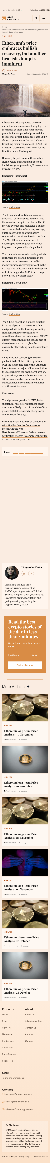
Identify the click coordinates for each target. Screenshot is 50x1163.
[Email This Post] (34, 451)
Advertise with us (33, 1021)
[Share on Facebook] (15, 451)
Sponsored (7, 1061)
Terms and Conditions (13, 1078)
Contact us (30, 1028)
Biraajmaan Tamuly (12, 946)
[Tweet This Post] (21, 451)
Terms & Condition (41, 1156)
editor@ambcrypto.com (17, 1102)
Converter (7, 1028)
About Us (29, 1015)
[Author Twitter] (24, 573)
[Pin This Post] (28, 451)
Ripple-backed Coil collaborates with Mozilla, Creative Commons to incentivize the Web (24, 425)
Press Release (9, 1054)
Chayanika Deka (8, 74)
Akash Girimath (11, 739)
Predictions (7, 1041)
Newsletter (7, 1034)
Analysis (7, 36)
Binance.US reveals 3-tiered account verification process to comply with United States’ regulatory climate (25, 436)
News (5, 1015)
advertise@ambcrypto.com (19, 1109)
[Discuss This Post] (40, 451)
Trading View (14, 207)
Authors (29, 1034)
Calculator (7, 1048)
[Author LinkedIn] (31, 573)
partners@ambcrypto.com (18, 1094)
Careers (29, 1041)
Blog (4, 1021)
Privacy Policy (24, 1156)
